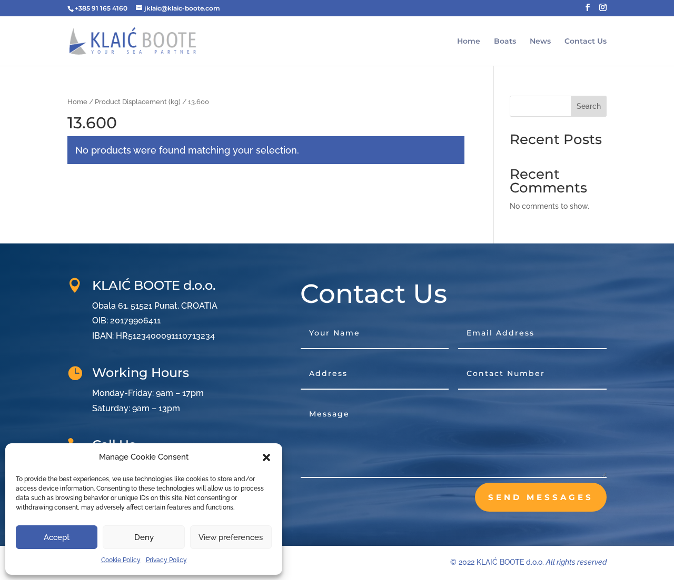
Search (589, 106)
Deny (144, 537)
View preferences (231, 537)
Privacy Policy (166, 560)
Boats (505, 41)
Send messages (540, 497)
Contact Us (585, 41)
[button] (266, 457)
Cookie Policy (121, 560)
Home (468, 41)
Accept (57, 537)
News (540, 41)
